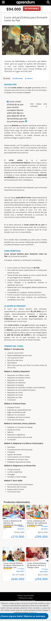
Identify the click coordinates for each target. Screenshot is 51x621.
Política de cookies (25, 598)
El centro (29, 78)
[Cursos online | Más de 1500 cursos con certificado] (25, 2)
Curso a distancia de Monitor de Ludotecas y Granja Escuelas (37, 523)
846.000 (17, 579)
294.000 (41, 579)
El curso (6, 78)
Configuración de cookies (25, 600)
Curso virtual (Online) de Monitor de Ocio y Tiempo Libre (36, 565)
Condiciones (17, 78)
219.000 (17, 536)
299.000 (41, 536)
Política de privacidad (25, 595)
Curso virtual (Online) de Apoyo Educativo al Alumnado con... (13, 565)
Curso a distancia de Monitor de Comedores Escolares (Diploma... (12, 524)
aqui (41, 608)
